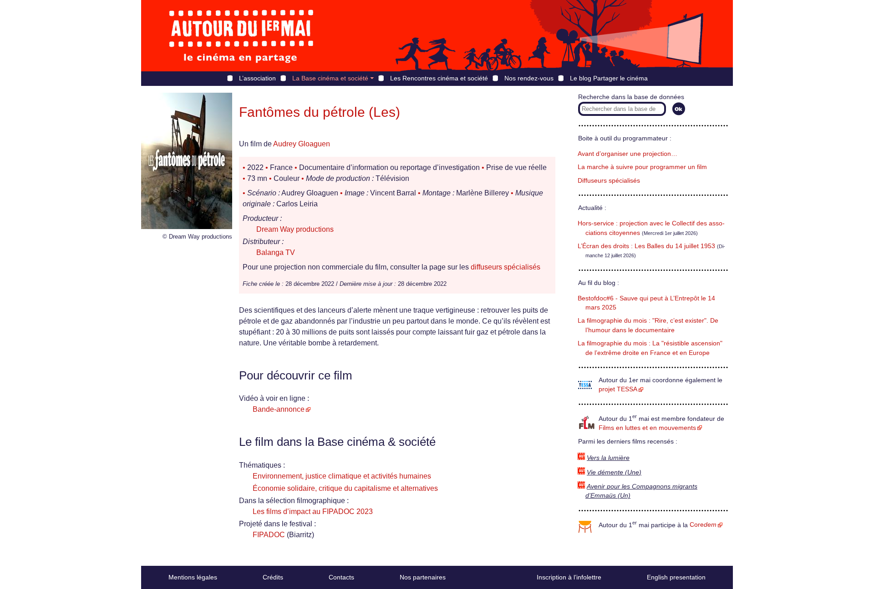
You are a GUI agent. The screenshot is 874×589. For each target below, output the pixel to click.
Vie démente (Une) (614, 472)
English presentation (676, 577)
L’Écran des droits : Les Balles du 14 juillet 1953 (646, 246)
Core (703, 524)
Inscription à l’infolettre (569, 577)
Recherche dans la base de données (631, 97)
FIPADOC (269, 535)
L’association (257, 78)
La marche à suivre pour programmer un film (642, 167)
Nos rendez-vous (529, 78)
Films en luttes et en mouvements (647, 427)
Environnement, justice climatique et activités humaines (342, 476)
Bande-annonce (279, 409)
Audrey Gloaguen (301, 144)
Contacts (341, 577)
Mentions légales (192, 577)
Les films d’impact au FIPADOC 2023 (313, 511)
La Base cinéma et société (330, 78)
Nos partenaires (423, 577)
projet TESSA (618, 389)
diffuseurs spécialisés (505, 267)
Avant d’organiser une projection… (627, 153)
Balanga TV (275, 252)
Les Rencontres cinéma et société (439, 78)
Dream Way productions (295, 229)
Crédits (273, 577)
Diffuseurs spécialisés (609, 180)
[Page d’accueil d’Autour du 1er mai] (241, 35)
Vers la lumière (608, 457)
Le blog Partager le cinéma (609, 78)
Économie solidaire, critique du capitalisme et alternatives (345, 488)
